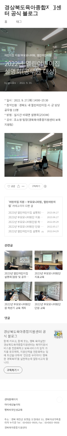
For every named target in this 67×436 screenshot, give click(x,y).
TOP (60, 400)
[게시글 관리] (23, 186)
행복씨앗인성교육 (13, 409)
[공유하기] (18, 186)
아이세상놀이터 (12, 404)
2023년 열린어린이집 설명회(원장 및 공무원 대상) (25, 214)
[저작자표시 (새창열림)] (45, 186)
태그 (19, 21)
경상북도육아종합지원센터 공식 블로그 (32, 7)
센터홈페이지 (11, 399)
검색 (51, 7)
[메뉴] (60, 7)
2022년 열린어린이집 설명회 (24, 231)
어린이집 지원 (16, 202)
